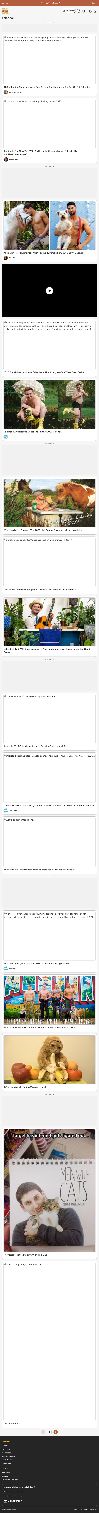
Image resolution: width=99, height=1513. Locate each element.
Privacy (80, 1509)
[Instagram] (79, 11)
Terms (75, 1509)
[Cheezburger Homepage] (49, 1502)
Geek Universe (8, 1460)
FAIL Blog (6, 1449)
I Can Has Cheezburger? (50, 3)
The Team (6, 1473)
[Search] (7, 3)
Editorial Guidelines (10, 1480)
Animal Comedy (8, 1456)
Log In (94, 3)
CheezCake (6, 1463)
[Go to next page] (55, 1432)
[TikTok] (90, 11)
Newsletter (70, 11)
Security (86, 1509)
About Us (5, 1476)
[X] (95, 11)
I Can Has (5, 1446)
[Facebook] (84, 11)
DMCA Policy (93, 1509)
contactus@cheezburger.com (15, 1496)
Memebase (6, 1453)
